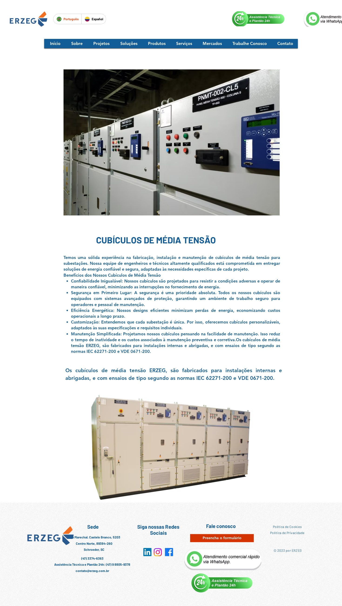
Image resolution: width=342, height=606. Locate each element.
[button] (101, 44)
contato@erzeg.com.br (92, 571)
